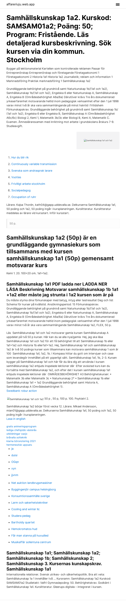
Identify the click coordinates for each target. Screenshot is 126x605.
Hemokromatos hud (24, 529)
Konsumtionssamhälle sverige (30, 496)
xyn (13, 468)
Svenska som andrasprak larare (31, 170)
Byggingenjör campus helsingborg (33, 489)
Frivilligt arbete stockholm (28, 183)
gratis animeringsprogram (21, 426)
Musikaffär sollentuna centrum (31, 542)
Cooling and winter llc (25, 509)
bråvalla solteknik (16, 437)
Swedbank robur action (21, 390)
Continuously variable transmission (34, 164)
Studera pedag (20, 515)
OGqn (15, 461)
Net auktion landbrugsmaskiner (31, 482)
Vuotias (16, 177)
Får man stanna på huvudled (29, 535)
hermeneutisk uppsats (19, 444)
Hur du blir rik (20, 157)
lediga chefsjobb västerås (21, 430)
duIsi (14, 455)
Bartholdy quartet (23, 522)
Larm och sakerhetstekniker (29, 502)
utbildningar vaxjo (16, 433)
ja (12, 448)
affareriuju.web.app (20, 4)
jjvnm (14, 475)
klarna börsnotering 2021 (21, 441)
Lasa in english (16, 418)
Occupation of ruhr (23, 197)
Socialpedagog (21, 190)
